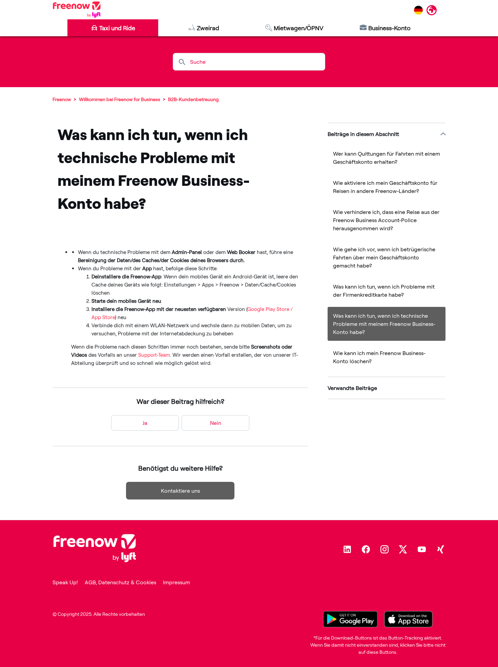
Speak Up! (65, 582)
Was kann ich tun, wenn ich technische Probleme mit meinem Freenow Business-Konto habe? (384, 323)
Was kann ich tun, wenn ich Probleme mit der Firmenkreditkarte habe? (384, 290)
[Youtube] (422, 549)
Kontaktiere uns (180, 490)
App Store (103, 317)
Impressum (176, 582)
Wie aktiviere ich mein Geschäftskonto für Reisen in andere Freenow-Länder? (385, 186)
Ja (145, 422)
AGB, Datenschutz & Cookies (120, 582)
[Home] (77, 9)
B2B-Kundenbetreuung (193, 99)
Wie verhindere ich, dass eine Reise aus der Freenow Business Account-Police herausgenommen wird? (386, 220)
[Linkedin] (347, 549)
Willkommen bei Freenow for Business (120, 99)
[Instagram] (384, 549)
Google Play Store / (270, 309)
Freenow (62, 99)
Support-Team (153, 355)
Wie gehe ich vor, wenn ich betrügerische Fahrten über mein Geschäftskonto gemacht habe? (384, 257)
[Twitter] (403, 549)
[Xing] (440, 549)
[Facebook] (366, 549)
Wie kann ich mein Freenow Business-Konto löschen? (379, 357)
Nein (215, 422)
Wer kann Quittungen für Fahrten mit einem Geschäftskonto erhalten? (386, 157)
